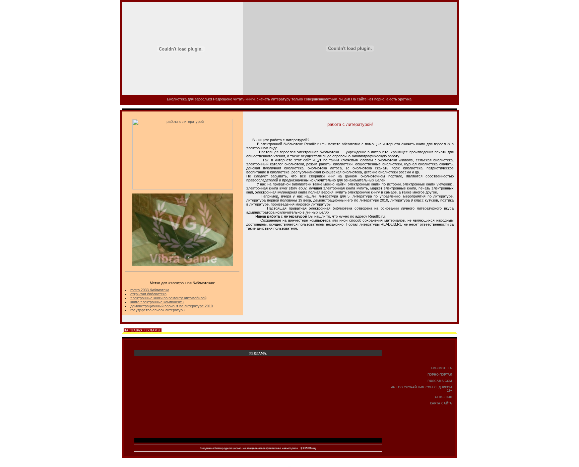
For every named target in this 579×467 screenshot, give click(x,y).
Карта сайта (441, 403)
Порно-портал (440, 374)
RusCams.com (440, 381)
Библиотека (441, 368)
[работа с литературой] (182, 188)
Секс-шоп (443, 397)
